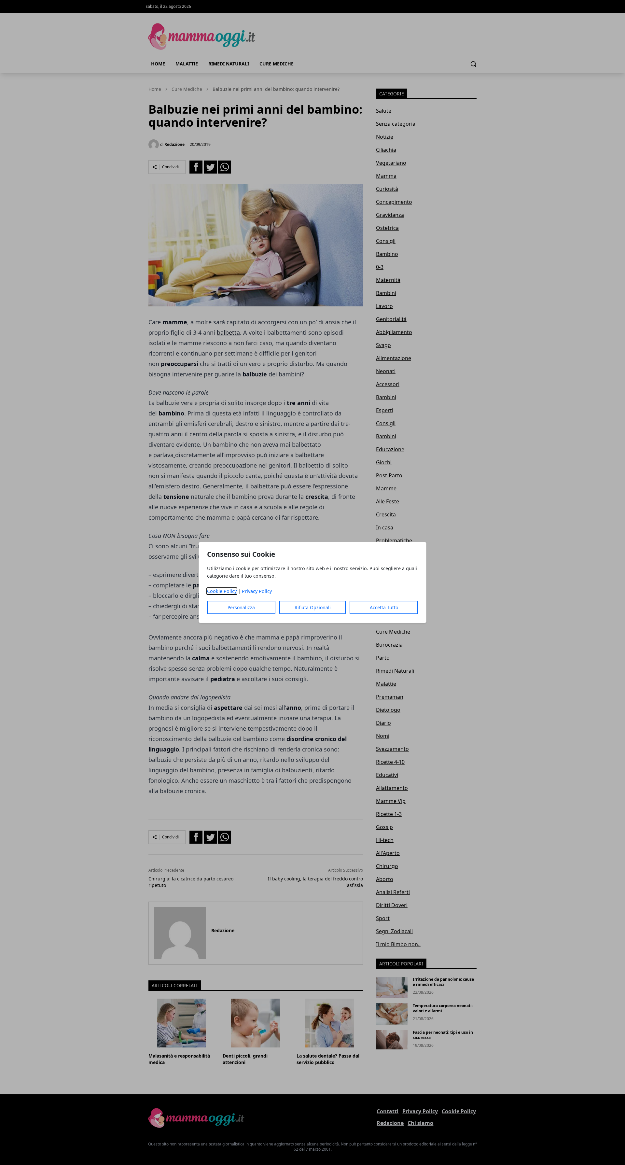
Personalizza (241, 607)
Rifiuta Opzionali (313, 607)
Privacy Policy (257, 591)
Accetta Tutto (384, 607)
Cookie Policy (222, 591)
